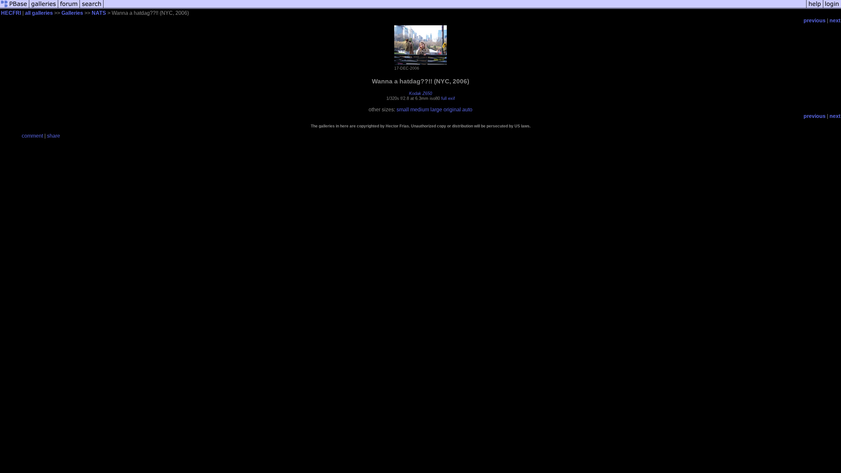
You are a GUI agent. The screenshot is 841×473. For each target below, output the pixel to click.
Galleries (72, 13)
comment (32, 136)
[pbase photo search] (91, 7)
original (452, 109)
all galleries (39, 13)
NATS (99, 13)
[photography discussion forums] (69, 7)
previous (815, 20)
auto (467, 109)
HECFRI (11, 13)
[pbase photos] (14, 7)
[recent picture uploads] (43, 7)
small (403, 109)
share (53, 136)
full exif (448, 98)
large (436, 109)
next (835, 20)
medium (419, 109)
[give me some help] (814, 7)
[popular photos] (454, 7)
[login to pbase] (832, 7)
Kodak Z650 (420, 93)
